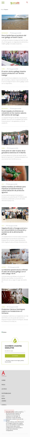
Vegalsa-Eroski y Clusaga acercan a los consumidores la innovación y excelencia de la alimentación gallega (14, 231)
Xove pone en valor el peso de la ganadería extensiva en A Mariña (14, 152)
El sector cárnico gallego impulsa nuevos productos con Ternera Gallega (14, 73)
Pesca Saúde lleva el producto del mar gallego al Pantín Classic (14, 36)
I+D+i (3, 184)
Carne (3, 69)
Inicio (2, 9)
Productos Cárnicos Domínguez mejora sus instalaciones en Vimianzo (13, 311)
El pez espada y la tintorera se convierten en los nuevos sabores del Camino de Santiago (14, 113)
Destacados (5, 33)
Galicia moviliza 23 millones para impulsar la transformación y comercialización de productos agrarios (14, 189)
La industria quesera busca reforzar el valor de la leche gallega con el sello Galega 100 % (15, 272)
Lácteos (4, 267)
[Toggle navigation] (3, 3)
